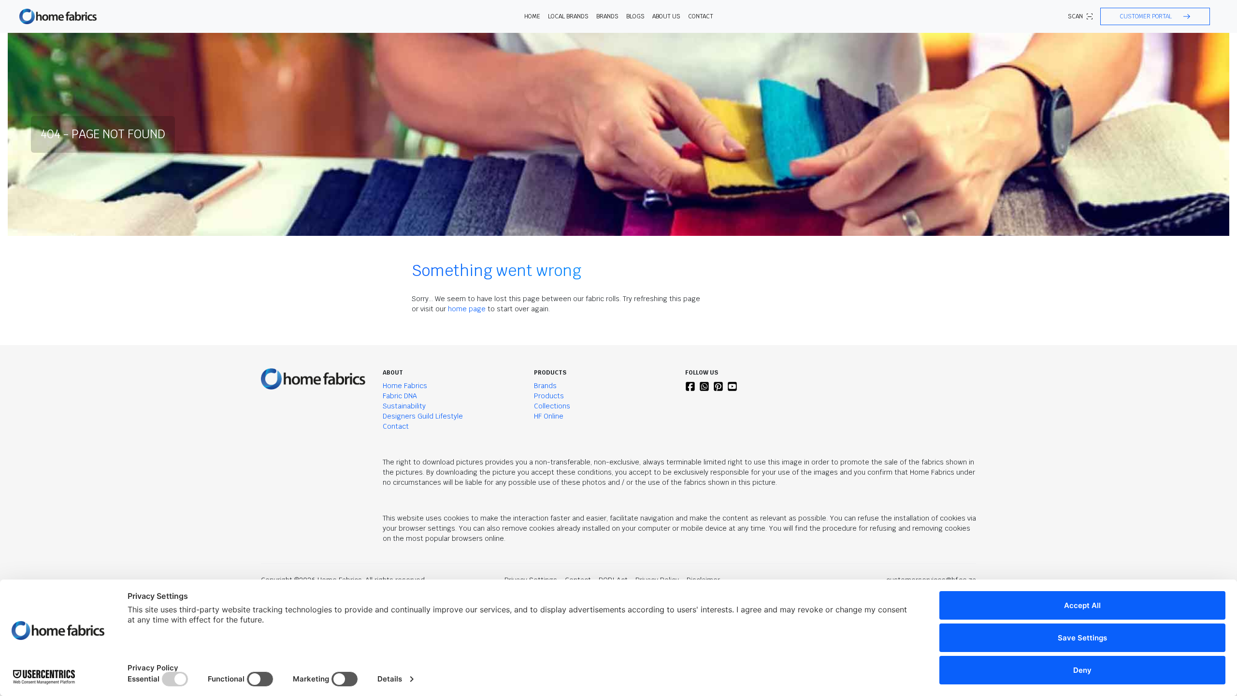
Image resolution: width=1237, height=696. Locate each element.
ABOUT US (666, 16)
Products (549, 396)
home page (467, 308)
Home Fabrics (405, 385)
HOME (532, 16)
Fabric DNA (400, 396)
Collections (552, 406)
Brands (545, 385)
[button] (1155, 16)
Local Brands (568, 16)
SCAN (1075, 16)
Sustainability (404, 406)
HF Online (548, 416)
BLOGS (635, 16)
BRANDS (607, 16)
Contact (700, 16)
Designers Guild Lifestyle (423, 416)
